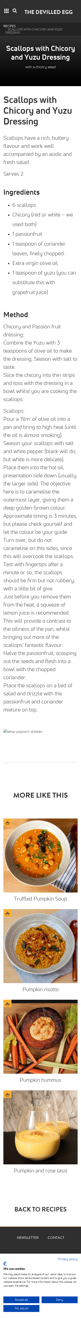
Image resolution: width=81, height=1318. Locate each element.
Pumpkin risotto (40, 989)
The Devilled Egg (49, 12)
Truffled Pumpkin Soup (40, 899)
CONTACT (56, 1238)
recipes (9, 26)
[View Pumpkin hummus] (40, 1037)
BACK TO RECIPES (40, 1210)
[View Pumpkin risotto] (40, 946)
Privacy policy (68, 1259)
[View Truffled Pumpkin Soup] (40, 855)
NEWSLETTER (28, 1238)
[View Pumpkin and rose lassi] (40, 1127)
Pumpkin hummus (40, 1080)
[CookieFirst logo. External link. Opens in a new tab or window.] (5, 1264)
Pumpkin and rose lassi (40, 1171)
